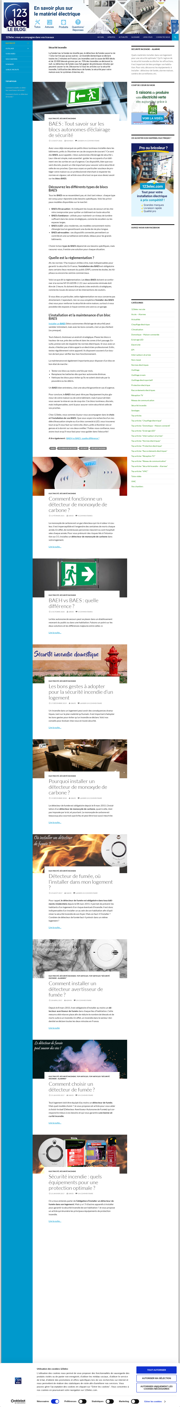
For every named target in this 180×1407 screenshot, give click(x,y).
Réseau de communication (142, 400)
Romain (69, 141)
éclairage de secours (67, 448)
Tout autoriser (156, 1370)
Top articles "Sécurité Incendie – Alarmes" (149, 466)
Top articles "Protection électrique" (146, 446)
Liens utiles (147, 37)
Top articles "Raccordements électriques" (149, 451)
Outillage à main (138, 375)
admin (69, 1000)
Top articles (82, 976)
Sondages (135, 410)
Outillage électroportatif (142, 380)
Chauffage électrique (140, 324)
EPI (132, 350)
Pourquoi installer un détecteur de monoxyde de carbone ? (78, 787)
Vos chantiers (137, 486)
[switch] (82, 1401)
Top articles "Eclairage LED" (143, 431)
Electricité (54, 118)
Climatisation (137, 329)
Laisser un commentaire (88, 141)
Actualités (123, 37)
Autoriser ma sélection (156, 1378)
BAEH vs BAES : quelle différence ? (82, 438)
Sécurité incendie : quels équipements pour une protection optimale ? (75, 1182)
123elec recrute (138, 309)
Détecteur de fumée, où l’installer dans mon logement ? (81, 881)
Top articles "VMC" (139, 471)
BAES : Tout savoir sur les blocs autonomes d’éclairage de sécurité (79, 129)
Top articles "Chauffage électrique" (146, 420)
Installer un (57, 323)
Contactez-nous (163, 37)
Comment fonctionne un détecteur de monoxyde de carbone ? (78, 504)
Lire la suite (54, 1028)
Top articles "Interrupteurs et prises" (147, 436)
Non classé (136, 360)
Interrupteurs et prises (141, 355)
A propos (111, 37)
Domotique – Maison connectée (145, 334)
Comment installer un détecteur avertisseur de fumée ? (76, 989)
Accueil (100, 37)
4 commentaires (85, 516)
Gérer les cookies (153, 1401)
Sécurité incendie (68, 118)
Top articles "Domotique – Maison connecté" (150, 425)
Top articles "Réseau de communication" (148, 461)
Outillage (135, 370)
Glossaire (135, 37)
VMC (133, 481)
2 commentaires (85, 612)
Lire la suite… (55, 546)
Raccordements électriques (143, 390)
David (71, 516)
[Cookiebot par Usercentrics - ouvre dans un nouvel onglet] (18, 1401)
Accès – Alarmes (138, 314)
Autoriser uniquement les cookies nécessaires (156, 1387)
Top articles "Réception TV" (143, 456)
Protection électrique (140, 385)
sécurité (83, 448)
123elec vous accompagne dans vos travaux (30, 37)
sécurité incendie (98, 448)
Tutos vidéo (136, 476)
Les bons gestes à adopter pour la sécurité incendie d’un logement (81, 692)
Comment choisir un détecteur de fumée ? (72, 1086)
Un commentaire (83, 1000)
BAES (53, 448)
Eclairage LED (137, 339)
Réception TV (137, 395)
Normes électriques (139, 365)
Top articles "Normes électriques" (146, 441)
